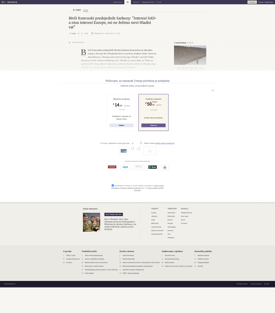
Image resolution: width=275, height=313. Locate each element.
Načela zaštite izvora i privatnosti (96, 262)
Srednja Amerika (157, 234)
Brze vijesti (184, 216)
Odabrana (153, 125)
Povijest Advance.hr (73, 259)
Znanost (170, 230)
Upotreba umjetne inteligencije (133, 270)
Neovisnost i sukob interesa (94, 266)
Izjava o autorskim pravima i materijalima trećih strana (141, 262)
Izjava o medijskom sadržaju (94, 259)
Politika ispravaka (129, 259)
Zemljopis (171, 237)
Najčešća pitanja (203, 255)
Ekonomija (171, 216)
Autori (183, 220)
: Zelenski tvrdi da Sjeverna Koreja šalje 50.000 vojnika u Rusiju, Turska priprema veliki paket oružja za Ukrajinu (191, 71)
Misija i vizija (70, 255)
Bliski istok (154, 223)
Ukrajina (154, 216)
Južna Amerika (156, 227)
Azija (153, 220)
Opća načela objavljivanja (94, 255)
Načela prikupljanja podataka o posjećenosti (138, 266)
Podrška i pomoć (203, 259)
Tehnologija (172, 227)
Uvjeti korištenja (128, 255)
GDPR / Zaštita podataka (131, 273)
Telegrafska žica (186, 213)
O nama (69, 262)
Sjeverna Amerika (157, 230)
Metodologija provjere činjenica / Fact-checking (101, 270)
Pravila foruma (170, 255)
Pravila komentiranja (172, 259)
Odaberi (121, 125)
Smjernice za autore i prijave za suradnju (178, 266)
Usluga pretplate (203, 262)
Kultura (170, 220)
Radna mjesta (169, 262)
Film (169, 234)
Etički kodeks (89, 273)
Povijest (170, 223)
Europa (153, 213)
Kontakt (200, 266)
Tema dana (171, 213)
